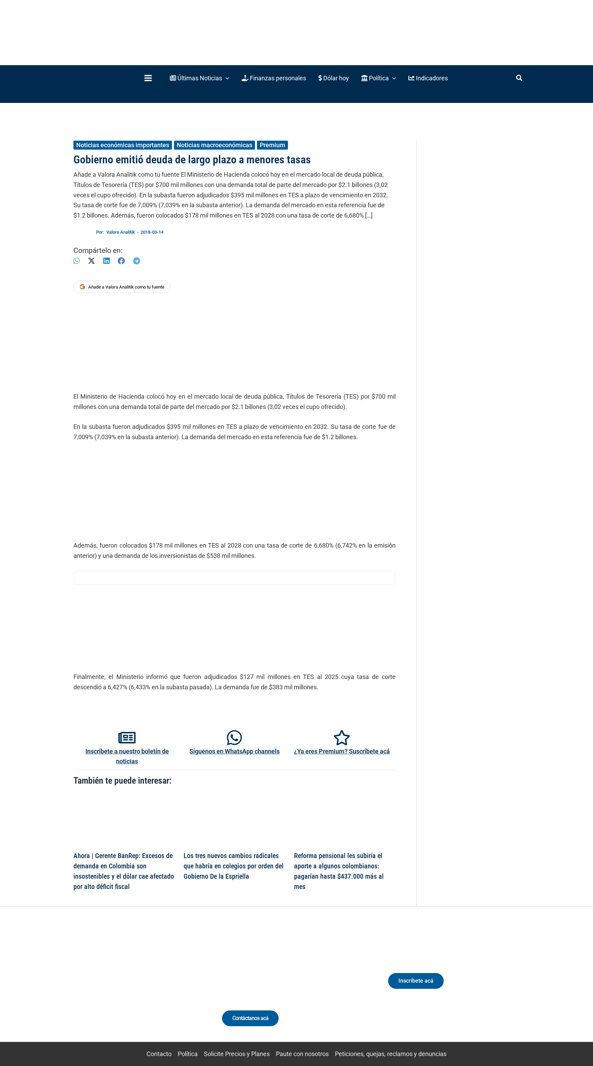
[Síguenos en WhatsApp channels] (234, 737)
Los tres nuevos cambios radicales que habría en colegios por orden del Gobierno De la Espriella (233, 866)
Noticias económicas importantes (122, 145)
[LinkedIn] (106, 261)
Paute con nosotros (302, 1053)
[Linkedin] (111, 987)
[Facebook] (121, 261)
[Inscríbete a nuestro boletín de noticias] (127, 737)
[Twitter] (99, 987)
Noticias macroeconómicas (214, 145)
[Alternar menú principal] (148, 78)
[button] (199, 78)
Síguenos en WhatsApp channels (234, 751)
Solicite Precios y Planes (237, 1053)
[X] (91, 261)
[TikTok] (137, 987)
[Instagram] (124, 987)
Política (188, 1053)
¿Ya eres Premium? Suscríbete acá (342, 751)
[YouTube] (150, 987)
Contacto (159, 1053)
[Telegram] (136, 261)
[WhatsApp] (76, 261)
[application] (225, 78)
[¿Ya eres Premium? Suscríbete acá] (341, 737)
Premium (272, 145)
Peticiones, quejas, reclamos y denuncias (390, 1053)
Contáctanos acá (250, 1018)
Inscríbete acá (415, 980)
